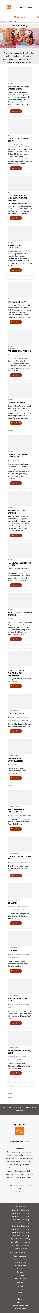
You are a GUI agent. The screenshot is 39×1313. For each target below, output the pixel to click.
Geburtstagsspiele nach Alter (19, 1206)
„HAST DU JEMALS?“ (16, 713)
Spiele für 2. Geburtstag (20, 1213)
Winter (20, 1296)
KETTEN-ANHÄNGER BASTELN (17, 511)
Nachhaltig (13, 460)
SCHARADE (12, 903)
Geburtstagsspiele (13, 710)
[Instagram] (19, 1124)
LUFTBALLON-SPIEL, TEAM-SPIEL (19, 857)
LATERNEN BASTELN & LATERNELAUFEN (18, 455)
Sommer (20, 1289)
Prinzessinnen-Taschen (19, 351)
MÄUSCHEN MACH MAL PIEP (18, 999)
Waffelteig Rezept (17, 302)
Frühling (20, 1286)
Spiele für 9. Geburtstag (20, 1235)
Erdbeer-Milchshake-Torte (18, 140)
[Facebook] (15, 1124)
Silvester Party (20, 1308)
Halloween (20, 1302)
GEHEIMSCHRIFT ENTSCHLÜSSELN (15, 759)
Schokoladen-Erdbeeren (15, 246)
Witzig (16, 720)
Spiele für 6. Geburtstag (20, 1226)
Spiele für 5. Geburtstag (20, 1223)
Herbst (20, 1292)
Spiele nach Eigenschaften (19, 1252)
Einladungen (12, 668)
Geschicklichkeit (20, 1278)
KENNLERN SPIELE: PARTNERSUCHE (16, 810)
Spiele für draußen (20, 1259)
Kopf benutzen (20, 1275)
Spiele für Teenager (20, 1248)
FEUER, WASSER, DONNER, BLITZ (19, 1051)
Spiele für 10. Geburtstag (20, 1239)
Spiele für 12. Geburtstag (20, 1245)
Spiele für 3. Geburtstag (20, 1216)
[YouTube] (24, 1124)
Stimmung (11, 720)
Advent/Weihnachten (20, 1305)
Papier (11, 355)
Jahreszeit (19, 1282)
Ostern (20, 1299)
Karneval (27, 862)
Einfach (18, 460)
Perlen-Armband (16, 402)
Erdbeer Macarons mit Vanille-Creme (19, 87)
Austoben (20, 1269)
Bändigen (20, 1272)
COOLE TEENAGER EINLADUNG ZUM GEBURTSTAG (16, 673)
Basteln (10, 346)
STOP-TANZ (13, 950)
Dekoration (11, 348)
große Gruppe (20, 1262)
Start (1, 21)
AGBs (24, 1191)
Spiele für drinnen (20, 1256)
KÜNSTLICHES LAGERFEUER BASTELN (20, 613)
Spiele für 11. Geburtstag (20, 1242)
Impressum (17, 1191)
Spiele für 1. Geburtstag (20, 1210)
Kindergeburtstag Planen (22, 7)
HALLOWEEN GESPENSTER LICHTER (19, 564)
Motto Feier (7, 21)
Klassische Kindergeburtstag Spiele (19, 717)
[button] (38, 17)
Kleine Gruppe (20, 1266)
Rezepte (10, 83)
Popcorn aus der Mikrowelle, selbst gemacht (17, 198)
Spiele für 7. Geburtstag (20, 1229)
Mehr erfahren (16, 111)
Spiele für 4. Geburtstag (20, 1220)
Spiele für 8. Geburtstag (20, 1232)
